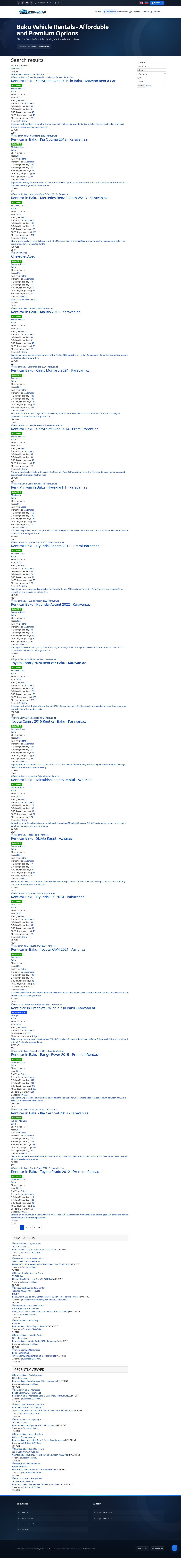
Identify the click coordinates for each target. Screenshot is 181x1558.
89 (33, 811)
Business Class (18, 205)
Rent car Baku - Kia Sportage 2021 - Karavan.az (33, 1425)
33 (32, 118)
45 (33, 112)
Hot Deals (124, 12)
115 (34, 521)
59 (32, 863)
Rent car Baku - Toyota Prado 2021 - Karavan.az (34, 1249)
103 (32, 808)
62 (32, 817)
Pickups (14, 1015)
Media (146, 12)
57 (32, 986)
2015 (18, 97)
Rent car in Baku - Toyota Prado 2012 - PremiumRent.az (55, 1171)
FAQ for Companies (104, 1518)
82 (33, 980)
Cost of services (26, 1518)
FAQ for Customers (104, 1512)
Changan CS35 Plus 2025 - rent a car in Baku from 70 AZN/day (40, 1311)
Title (13, 74)
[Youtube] (27, 3)
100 (32, 164)
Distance (40, 74)
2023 (18, 796)
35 (32, 466)
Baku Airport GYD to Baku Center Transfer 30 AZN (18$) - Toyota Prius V (45, 1296)
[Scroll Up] (174, 1548)
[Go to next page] (35, 1227)
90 (32, 524)
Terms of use (142, 1549)
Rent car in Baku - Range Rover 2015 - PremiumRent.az (55, 1054)
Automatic (29, 103)
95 (32, 977)
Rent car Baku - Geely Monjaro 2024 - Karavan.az (50, 370)
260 (34, 1089)
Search (141, 85)
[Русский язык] (146, 2)
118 (32, 805)
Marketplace (111, 12)
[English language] (141, 2)
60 (32, 106)
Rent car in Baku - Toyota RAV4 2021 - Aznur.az (48, 949)
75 (33, 170)
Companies (135, 12)
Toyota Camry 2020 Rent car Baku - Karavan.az (48, 662)
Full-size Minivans (19, 1121)
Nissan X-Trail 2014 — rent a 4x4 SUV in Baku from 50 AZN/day (41, 1264)
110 (32, 1197)
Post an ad (158, 3)
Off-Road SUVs (18, 787)
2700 (29, 1033)
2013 (18, 273)
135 (32, 515)
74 (34, 814)
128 (33, 1144)
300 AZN (23, 121)
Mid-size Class (17, 147)
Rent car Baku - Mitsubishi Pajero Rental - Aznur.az (51, 779)
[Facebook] (18, 3)
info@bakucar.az (58, 3)
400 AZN (23, 238)
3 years (37, 1036)
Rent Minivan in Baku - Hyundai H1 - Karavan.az (49, 487)
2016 (18, 214)
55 (32, 176)
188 (33, 229)
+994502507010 (42, 3)
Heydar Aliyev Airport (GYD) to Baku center (43, 1299)
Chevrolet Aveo (23, 256)
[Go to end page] (39, 1227)
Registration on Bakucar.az (31, 1524)
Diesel (23, 507)
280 (32, 1083)
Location (26, 74)
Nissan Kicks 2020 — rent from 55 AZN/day (32, 1279)
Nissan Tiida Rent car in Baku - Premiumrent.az (34, 1469)
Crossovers (16, 378)
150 (34, 232)
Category (141, 70)
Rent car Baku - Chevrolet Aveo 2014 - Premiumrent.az (54, 428)
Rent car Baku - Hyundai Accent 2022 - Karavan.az (50, 604)
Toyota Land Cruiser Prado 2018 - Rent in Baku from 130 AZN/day (42, 1410)
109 (32, 975)
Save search (16, 68)
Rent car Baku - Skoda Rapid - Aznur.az (41, 838)
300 (32, 1080)
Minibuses (16, 495)
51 (32, 109)
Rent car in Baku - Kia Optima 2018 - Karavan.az (49, 139)
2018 (18, 155)
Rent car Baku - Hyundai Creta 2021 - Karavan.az (34, 1341)
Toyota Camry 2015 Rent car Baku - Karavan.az (48, 721)
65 (34, 173)
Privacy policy (157, 1549)
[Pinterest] (22, 3)
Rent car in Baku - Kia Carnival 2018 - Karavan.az (49, 1113)
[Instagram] (31, 3)
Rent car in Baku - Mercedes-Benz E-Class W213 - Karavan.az (59, 197)
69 (34, 983)
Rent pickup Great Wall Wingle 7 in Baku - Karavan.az (53, 1007)
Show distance (18, 94)
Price (33, 74)
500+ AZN (23, 1094)
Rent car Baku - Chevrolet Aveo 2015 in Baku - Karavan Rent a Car (63, 80)
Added (19, 74)
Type (139, 77)
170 (32, 691)
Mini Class (15, 904)
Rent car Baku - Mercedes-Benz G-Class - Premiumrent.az (38, 1440)
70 (32, 574)
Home (100, 12)
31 (32, 875)
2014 (18, 445)
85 (32, 167)
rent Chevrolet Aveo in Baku (24, 299)
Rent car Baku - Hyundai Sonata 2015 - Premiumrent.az (55, 545)
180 (32, 395)
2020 (18, 679)
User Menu (157, 12)
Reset (148, 85)
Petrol (23, 100)
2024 (18, 387)
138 (32, 235)
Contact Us (24, 1529)
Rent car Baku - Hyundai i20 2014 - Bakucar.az (47, 896)
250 (32, 223)
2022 (18, 621)
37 (34, 872)
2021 (18, 966)
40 (34, 115)
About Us (24, 1512)
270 (33, 1086)
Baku (13, 91)
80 (32, 571)
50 (33, 287)
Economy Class (18, 88)
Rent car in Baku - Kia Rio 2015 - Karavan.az (45, 311)
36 (34, 346)
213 (32, 226)
